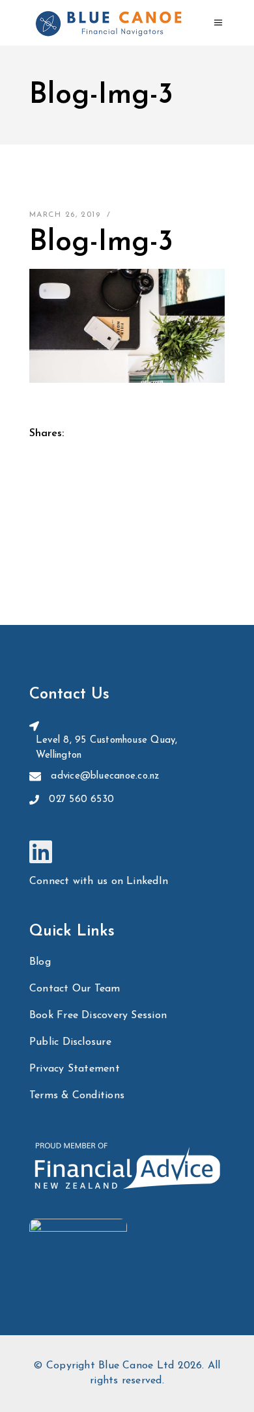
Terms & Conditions (76, 1095)
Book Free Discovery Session (98, 1015)
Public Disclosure (70, 1042)
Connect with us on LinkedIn (98, 881)
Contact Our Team (74, 989)
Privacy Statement (74, 1069)
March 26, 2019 (64, 215)
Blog (40, 962)
